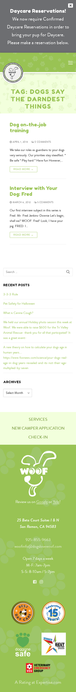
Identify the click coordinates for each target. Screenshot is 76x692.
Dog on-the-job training (28, 127)
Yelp (56, 502)
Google (42, 502)
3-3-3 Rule (10, 294)
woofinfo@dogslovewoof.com (38, 546)
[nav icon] (70, 62)
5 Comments (45, 202)
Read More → (23, 169)
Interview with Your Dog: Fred (33, 191)
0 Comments (42, 142)
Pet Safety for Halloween (19, 303)
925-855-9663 (38, 540)
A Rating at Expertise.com (38, 682)
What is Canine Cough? (18, 313)
